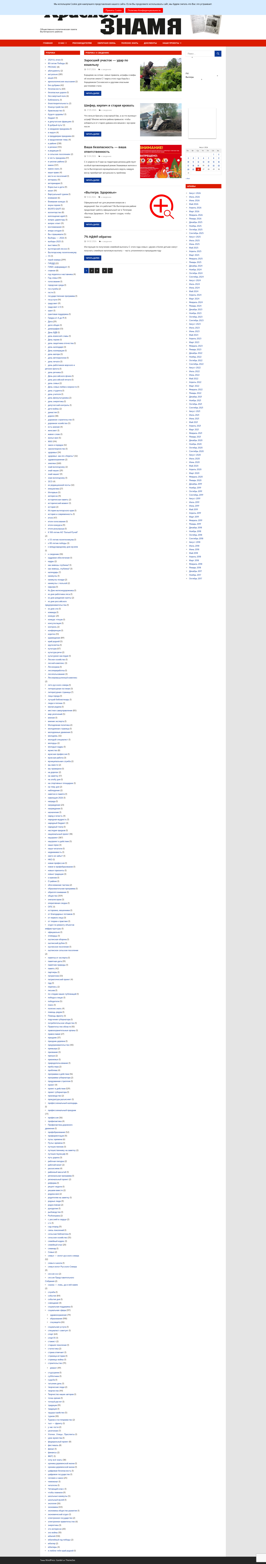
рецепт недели (55, 1186)
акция (50, 78)
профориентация (56, 1135)
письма (51, 990)
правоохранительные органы (62, 1030)
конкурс (51, 616)
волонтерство (54, 212)
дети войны (53, 408)
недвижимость (55, 852)
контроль (52, 627)
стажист (52, 1341)
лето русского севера (58, 685)
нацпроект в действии (58, 841)
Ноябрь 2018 (195, 531)
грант (50, 310)
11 (193, 162)
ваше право (53, 172)
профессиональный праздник (62, 1110)
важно (51, 165)
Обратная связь (107, 43)
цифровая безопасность (59, 1470)
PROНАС (52, 67)
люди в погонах (55, 703)
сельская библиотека (58, 1234)
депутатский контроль (58, 405)
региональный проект (58, 1179)
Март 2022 (194, 386)
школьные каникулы (57, 1496)
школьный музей (56, 1499)
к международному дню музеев (63, 546)
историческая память (58, 499)
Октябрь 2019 (195, 491)
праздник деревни (56, 1041)
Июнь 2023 (194, 331)
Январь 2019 (195, 524)
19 (198, 165)
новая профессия (56, 863)
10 (188, 162)
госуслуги (52, 299)
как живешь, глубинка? (59, 568)
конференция (54, 630)
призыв (51, 1055)
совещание (53, 1303)
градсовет (52, 303)
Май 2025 (193, 247)
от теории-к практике (58, 921)
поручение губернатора (59, 1019)
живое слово (54, 434)
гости (50, 292)
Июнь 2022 (194, 375)
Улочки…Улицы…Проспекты (61, 1434)
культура (52, 648)
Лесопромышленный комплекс (62, 677)
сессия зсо (53, 1273)
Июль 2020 (194, 458)
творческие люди (56, 1387)
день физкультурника (58, 397)
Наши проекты (171, 43)
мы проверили (55, 768)
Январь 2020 (195, 480)
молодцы (52, 743)
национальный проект (58, 834)
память (51, 968)
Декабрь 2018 (195, 527)
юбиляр (51, 1543)
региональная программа (60, 1175)
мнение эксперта (56, 721)
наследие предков (56, 830)
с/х (49, 1223)
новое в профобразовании (60, 866)
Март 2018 (194, 560)
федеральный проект (58, 1441)
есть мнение (54, 427)
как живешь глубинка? (58, 565)
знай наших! (53, 474)
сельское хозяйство (57, 1237)
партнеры (52, 972)
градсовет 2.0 (54, 307)
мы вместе (53, 765)
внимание (52, 198)
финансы (52, 1452)
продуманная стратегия (59, 1081)
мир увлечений (55, 714)
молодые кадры (55, 746)
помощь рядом (55, 1012)
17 (188, 165)
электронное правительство (61, 1521)
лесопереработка (56, 670)
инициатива (53, 488)
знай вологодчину (56, 467)
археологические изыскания (61, 81)
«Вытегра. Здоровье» (100, 192)
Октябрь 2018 (195, 535)
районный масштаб (57, 1172)
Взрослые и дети (56, 187)
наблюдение (54, 790)
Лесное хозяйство (56, 659)
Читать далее (92, 93)
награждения (54, 808)
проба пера (53, 1066)
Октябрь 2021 (195, 404)
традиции (52, 1405)
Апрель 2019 (195, 513)
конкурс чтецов (55, 619)
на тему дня (53, 786)
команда (52, 612)
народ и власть (55, 816)
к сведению (106, 69)
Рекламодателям (82, 43)
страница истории (56, 1356)
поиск (50, 1005)
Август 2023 (195, 324)
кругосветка (53, 645)
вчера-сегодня (55, 230)
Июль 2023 (194, 327)
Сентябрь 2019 (196, 495)
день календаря (55, 347)
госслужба (53, 288)
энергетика (53, 1525)
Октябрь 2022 (195, 360)
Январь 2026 (195, 218)
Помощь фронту (55, 1016)
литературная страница (59, 692)
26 (198, 169)
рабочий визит (55, 1165)
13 (203, 162)
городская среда (56, 285)
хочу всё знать (55, 1459)
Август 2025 (195, 236)
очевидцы (52, 935)
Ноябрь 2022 (195, 356)
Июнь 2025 (194, 244)
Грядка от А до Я (56, 318)
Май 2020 (193, 465)
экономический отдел (58, 1514)
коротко (51, 634)
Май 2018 (193, 553)
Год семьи (53, 278)
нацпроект (53, 837)
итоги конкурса (55, 525)
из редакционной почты (59, 485)
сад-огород (53, 1226)
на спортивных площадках (60, 783)
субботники (53, 1376)
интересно (53, 496)
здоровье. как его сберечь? (61, 456)
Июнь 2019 (194, 505)
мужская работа (55, 757)
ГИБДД (51, 263)
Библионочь (53, 99)
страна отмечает (56, 1352)
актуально (53, 74)
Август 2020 (195, 455)
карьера (52, 586)
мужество (52, 750)
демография (54, 328)
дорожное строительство (60, 419)
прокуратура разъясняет (59, 1099)
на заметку (53, 776)
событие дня (54, 1299)
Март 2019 (194, 516)
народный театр (55, 826)
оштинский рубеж (56, 943)
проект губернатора (57, 1092)
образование (56, 1318)
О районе (52, 881)
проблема (52, 1070)
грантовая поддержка (58, 314)
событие (52, 1295)
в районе (52, 143)
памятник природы (57, 965)
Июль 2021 (194, 415)
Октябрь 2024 (196, 273)
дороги (51, 416)
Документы (150, 43)
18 (193, 165)
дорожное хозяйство (57, 423)
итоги (50, 517)
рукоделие (53, 1208)
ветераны (52, 179)
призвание (53, 1052)
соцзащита (55, 1322)
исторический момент (58, 503)
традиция (52, 1409)
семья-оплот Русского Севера (62, 1266)
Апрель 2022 (195, 382)
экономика (53, 1507)
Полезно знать (129, 43)
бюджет (51, 118)
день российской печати (59, 379)
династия (52, 412)
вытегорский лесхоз (57, 248)
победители (53, 1001)
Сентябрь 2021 (196, 407)
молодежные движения (59, 732)
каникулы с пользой (57, 583)
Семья (51, 1252)
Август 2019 (194, 498)
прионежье (53, 1059)
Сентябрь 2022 (196, 364)
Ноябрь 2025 (195, 226)
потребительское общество (61, 1023)
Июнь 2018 (194, 549)
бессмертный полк (57, 96)
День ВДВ (52, 332)
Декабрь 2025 (195, 222)
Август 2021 (194, 411)
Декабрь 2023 (195, 309)
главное (51, 270)
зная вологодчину (56, 478)
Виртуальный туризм (58, 194)
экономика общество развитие (62, 1510)
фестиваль (53, 1445)
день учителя (54, 394)
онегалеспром (54, 899)
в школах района (56, 161)
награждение (54, 805)
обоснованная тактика (58, 885)
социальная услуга (57, 1327)
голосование (54, 281)
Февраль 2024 (196, 302)
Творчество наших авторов (61, 1394)
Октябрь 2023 (195, 316)
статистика (53, 1348)
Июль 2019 (194, 502)
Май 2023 (193, 335)
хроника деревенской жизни (61, 1463)
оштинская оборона (57, 939)
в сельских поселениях (59, 154)
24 (188, 169)
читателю (52, 1485)
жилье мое (53, 437)
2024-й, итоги (54, 59)
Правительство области (59, 1026)
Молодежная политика (59, 725)
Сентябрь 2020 (196, 451)
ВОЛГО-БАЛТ (54, 208)
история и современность (60, 514)
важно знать (54, 168)
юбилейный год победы (59, 1539)
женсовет (52, 430)
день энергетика (55, 401)
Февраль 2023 (196, 346)
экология (52, 1503)
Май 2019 (193, 509)
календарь (53, 572)
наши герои (53, 845)
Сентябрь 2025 (196, 233)
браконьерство (55, 110)
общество (52, 895)
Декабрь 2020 (195, 440)
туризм (51, 1416)
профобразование (56, 1132)
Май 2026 (193, 204)
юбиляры (52, 1547)
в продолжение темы (58, 139)
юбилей (51, 1536)
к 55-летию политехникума (61, 539)
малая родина (54, 706)
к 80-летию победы (57, 543)
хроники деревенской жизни (61, 1467)
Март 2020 (194, 473)
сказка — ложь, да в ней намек (63, 1284)
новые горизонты (56, 870)
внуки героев (54, 205)
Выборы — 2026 (56, 238)
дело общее (53, 325)
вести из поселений (57, 176)
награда (51, 801)
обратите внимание (57, 892)
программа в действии (58, 1074)
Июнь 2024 (194, 287)
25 (193, 169)
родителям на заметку (58, 1197)
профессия (53, 1117)
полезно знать (55, 1008)
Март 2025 (194, 255)
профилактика (55, 1121)
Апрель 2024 (195, 295)
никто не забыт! (55, 856)
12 (198, 162)
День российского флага (59, 376)
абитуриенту (54, 70)
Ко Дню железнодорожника (61, 590)
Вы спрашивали (55, 234)
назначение (53, 812)
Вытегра (190, 77)
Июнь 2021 (194, 418)
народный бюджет (56, 823)
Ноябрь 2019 (195, 487)
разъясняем (53, 1168)
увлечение (53, 1430)
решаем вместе (55, 1190)
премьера (52, 1048)
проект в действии (56, 1088)
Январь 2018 (195, 567)
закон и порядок (55, 445)
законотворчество (56, 448)
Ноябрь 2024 (195, 269)
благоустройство (56, 107)
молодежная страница (58, 728)
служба (51, 1292)
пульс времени (55, 1139)
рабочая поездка (56, 1161)
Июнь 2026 (194, 200)
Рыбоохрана (54, 1215)
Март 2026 (194, 211)
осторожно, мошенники (59, 910)
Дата (50, 321)
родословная (54, 1205)
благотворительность (58, 103)
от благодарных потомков (60, 914)
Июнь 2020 (194, 462)
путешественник (56, 1146)
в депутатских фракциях (59, 121)
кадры (51, 561)
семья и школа (55, 1263)
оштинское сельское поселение (63, 950)
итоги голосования (56, 521)
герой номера (54, 259)
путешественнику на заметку (62, 1150)
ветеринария (54, 183)
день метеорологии (57, 357)
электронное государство (60, 1518)
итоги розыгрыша (56, 528)
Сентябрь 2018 (196, 538)
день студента (55, 390)
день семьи (53, 383)
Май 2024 (193, 291)
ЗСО (50, 481)
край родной (54, 641)
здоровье (52, 452)
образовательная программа (61, 888)
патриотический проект (59, 979)
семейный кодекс (56, 1241)
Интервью (52, 492)
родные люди (54, 1201)
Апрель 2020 (195, 469)
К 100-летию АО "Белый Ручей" (63, 532)
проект (51, 1084)
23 (219, 165)
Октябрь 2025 (196, 229)
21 (208, 165)
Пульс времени (55, 1143)
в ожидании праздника (58, 129)
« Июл (188, 178)
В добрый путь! (55, 125)
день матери (54, 354)
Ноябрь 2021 (195, 400)
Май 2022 (193, 378)
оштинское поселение (58, 946)
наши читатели (55, 848)
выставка (52, 245)
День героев (53, 339)
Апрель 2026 (195, 207)
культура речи (55, 652)
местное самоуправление (60, 710)
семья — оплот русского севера (63, 1255)
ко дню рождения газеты (59, 597)
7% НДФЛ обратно (97, 236)
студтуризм (53, 1372)
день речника (54, 372)
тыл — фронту (55, 1423)
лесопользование (56, 674)
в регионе (52, 147)
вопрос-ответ (54, 223)
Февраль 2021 (195, 433)
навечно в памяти (56, 794)
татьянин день (55, 1383)
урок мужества (55, 1438)
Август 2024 (195, 280)
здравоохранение (56, 459)
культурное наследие (58, 656)
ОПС (50, 906)
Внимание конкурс (56, 201)
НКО (50, 859)
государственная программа (61, 296)
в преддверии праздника (59, 136)
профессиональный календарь (62, 1103)
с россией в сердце (57, 1219)
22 (213, 165)
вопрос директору (56, 219)
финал (51, 1449)
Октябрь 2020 (196, 447)
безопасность (54, 89)
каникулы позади (56, 579)
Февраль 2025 (196, 258)
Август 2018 (194, 542)
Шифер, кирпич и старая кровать (109, 105)
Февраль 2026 (196, 215)
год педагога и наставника (60, 274)
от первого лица (55, 917)
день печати (54, 361)
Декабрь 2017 (195, 571)
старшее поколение (57, 1345)
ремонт (53, 1368)
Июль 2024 (194, 284)
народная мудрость (57, 819)
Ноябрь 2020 (195, 444)
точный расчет (55, 1401)
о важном (52, 877)
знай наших (53, 470)
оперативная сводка (57, 903)
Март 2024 (194, 298)
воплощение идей (56, 216)
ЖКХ (50, 441)
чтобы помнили (55, 1492)
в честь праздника (56, 158)
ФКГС (50, 1456)
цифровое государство (59, 1474)
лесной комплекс (56, 663)
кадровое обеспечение (59, 557)
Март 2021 (194, 429)
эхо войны (53, 1532)
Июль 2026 (194, 197)
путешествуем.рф (56, 1154)
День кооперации (56, 350)
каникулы (52, 576)
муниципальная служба (59, 761)
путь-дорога (53, 1157)
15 (213, 162)
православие (54, 1034)
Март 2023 (194, 342)
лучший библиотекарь (58, 699)
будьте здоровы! (56, 114)
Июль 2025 (194, 240)
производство (54, 1095)
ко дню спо (53, 608)
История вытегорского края (61, 510)
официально (54, 932)
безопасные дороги (57, 92)
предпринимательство (58, 1045)
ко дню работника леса (59, 594)
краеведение (54, 637)
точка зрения (54, 1398)
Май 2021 (193, 422)
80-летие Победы (56, 63)
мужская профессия (57, 754)
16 (218, 162)
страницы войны (56, 1359)
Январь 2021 (195, 436)
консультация (54, 623)
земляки (52, 463)
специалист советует (58, 1330)
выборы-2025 (54, 241)
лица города (54, 696)
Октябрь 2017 (195, 578)
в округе (52, 132)
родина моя (53, 1194)
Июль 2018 (194, 546)
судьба (51, 1379)
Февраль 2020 (196, 476)
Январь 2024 (195, 306)
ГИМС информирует (57, 267)
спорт (50, 1334)
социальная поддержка (59, 1306)
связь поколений (56, 1230)
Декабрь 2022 (195, 353)
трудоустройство (56, 1412)
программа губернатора (59, 1077)
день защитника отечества (60, 343)
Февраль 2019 (195, 520)
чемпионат (53, 1481)
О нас (61, 43)
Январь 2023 (195, 349)
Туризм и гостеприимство (60, 1419)
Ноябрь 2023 (195, 313)
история (52, 507)
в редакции (53, 150)
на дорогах (53, 772)
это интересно (55, 1529)
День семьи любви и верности (62, 387)
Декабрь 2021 (195, 396)
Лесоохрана (53, 667)
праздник (52, 1037)
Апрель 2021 (195, 425)
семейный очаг (55, 1244)
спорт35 (52, 1337)
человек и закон (55, 1478)
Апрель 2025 (195, 251)
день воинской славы (58, 336)
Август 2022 (195, 367)
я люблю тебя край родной (60, 1550)
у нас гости (53, 1427)
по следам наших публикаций (62, 994)
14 (208, 162)
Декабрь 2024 (195, 265)
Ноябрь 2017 (195, 575)
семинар (52, 1248)
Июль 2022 (194, 371)
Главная (48, 43)
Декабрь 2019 (195, 484)
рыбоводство (54, 1212)
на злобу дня (54, 779)
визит (50, 190)
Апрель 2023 (195, 338)
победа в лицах (55, 997)
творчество (53, 1390)
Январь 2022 (195, 393)
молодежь (53, 736)
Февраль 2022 (196, 389)
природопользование (58, 1063)
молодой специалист (58, 739)
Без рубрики (54, 85)
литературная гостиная (59, 688)
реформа (52, 1183)
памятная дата (55, 961)
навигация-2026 (55, 797)
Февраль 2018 (195, 564)
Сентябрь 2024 (196, 276)
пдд (50, 983)
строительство (55, 1363)
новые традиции (55, 874)
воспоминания (55, 227)
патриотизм (53, 975)
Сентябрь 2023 (196, 320)
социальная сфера (57, 1310)
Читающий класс (56, 1489)
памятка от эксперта (57, 957)
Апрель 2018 (195, 556)
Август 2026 (195, 193)
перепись (52, 986)
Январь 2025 (195, 262)
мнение (51, 717)
